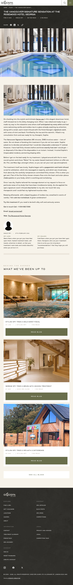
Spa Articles (41, 505)
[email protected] (15, 211)
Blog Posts (40, 509)
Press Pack (8, 538)
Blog (11, 7)
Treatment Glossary (11, 534)
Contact (7, 530)
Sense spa (40, 119)
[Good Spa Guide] (7, 3)
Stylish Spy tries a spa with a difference (25, 450)
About (6, 521)
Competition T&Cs (42, 538)
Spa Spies (39, 513)
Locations (7, 513)
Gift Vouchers (9, 509)
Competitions (41, 517)
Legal (38, 534)
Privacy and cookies (43, 530)
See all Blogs (36, 474)
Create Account (9, 559)
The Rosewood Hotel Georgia (19, 216)
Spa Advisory (8, 542)
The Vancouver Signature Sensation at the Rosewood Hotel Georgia (23, 7)
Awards (6, 517)
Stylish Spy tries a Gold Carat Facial (23, 322)
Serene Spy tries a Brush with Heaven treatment (29, 386)
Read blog (36, 332)
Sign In (6, 551)
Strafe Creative (14, 578)
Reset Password (9, 555)
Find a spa (7, 505)
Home (5, 7)
